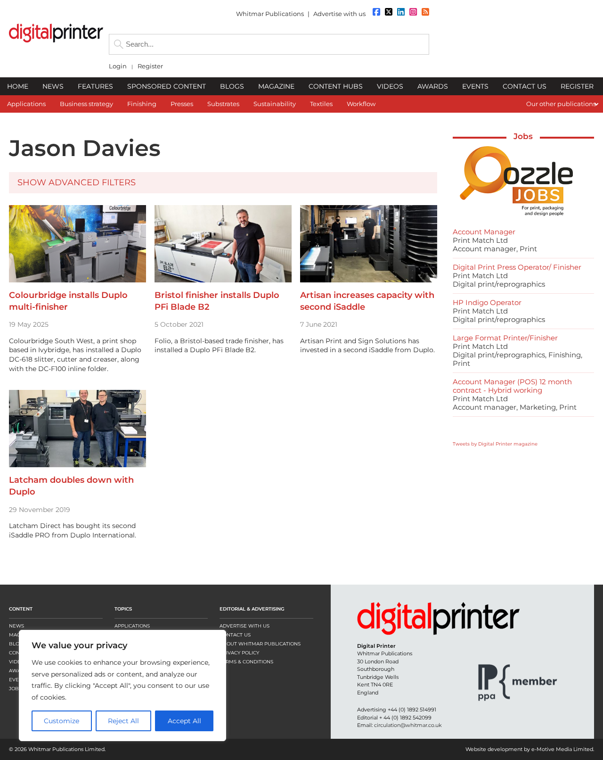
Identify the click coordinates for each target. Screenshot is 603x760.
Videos (18, 662)
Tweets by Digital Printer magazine (495, 444)
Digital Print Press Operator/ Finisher (517, 267)
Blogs (17, 644)
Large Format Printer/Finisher (505, 337)
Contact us (235, 635)
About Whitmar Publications (260, 644)
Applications (132, 626)
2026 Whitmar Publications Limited (60, 749)
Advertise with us (339, 13)
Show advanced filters (76, 182)
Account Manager (484, 231)
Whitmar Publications (270, 13)
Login (118, 66)
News (16, 626)
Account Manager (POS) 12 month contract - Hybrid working (512, 386)
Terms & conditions (246, 662)
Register (150, 66)
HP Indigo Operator (487, 302)
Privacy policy (239, 653)
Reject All (123, 721)
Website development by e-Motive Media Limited (529, 749)
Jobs (523, 136)
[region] (122, 685)
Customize (61, 721)
